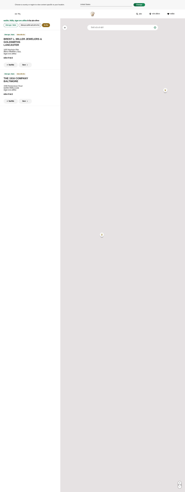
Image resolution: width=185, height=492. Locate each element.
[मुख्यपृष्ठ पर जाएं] (92, 14)
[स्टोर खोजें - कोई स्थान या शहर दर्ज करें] (149, 27)
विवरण (24, 65)
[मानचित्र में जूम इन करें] (179, 483)
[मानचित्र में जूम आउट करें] (179, 486)
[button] (165, 91)
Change (139, 5)
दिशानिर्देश (11, 65)
